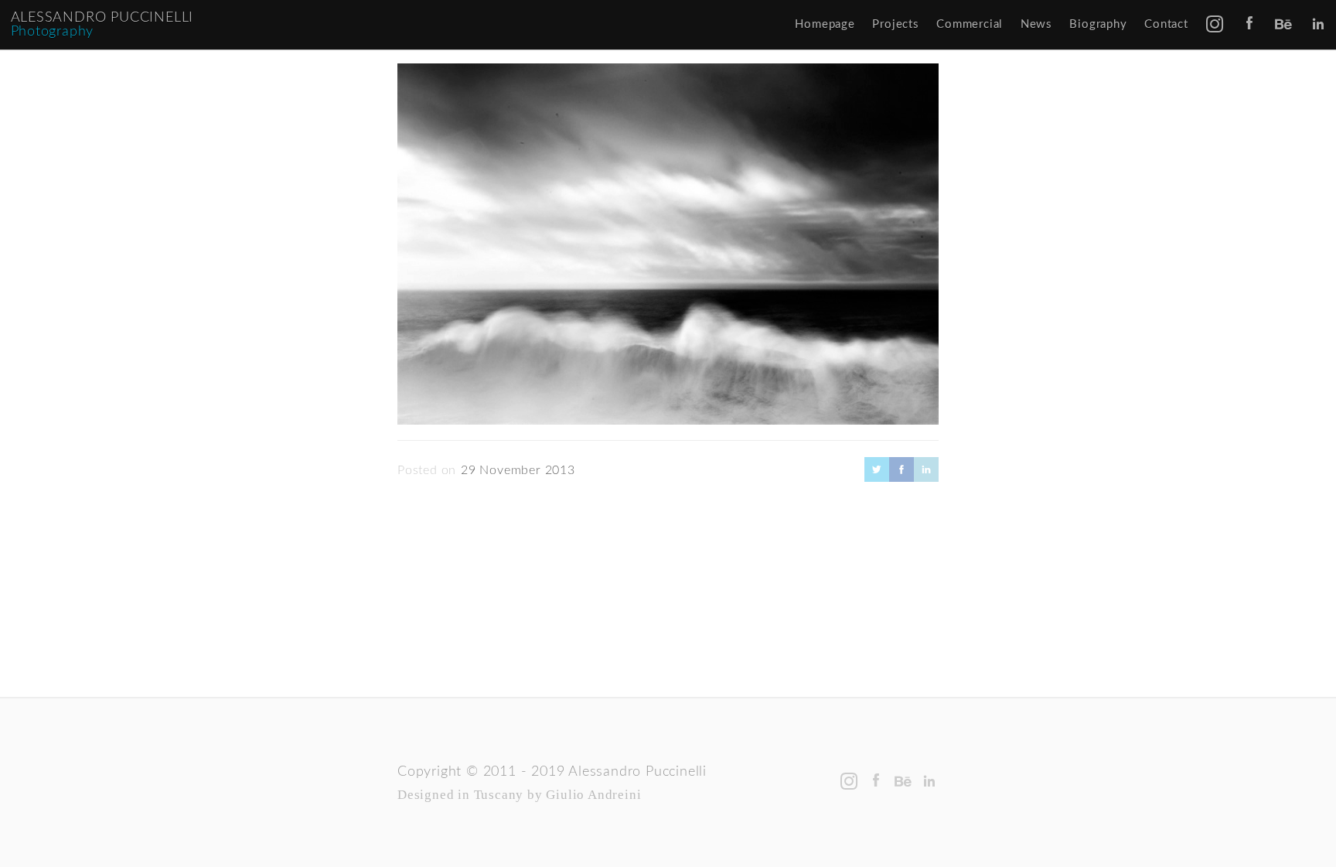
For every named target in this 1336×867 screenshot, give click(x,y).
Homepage (824, 24)
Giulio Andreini (593, 794)
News (1036, 24)
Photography (52, 32)
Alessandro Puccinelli (102, 18)
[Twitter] (876, 476)
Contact (1166, 24)
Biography (1097, 24)
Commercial (969, 24)
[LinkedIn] (926, 476)
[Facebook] (901, 476)
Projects (895, 24)
